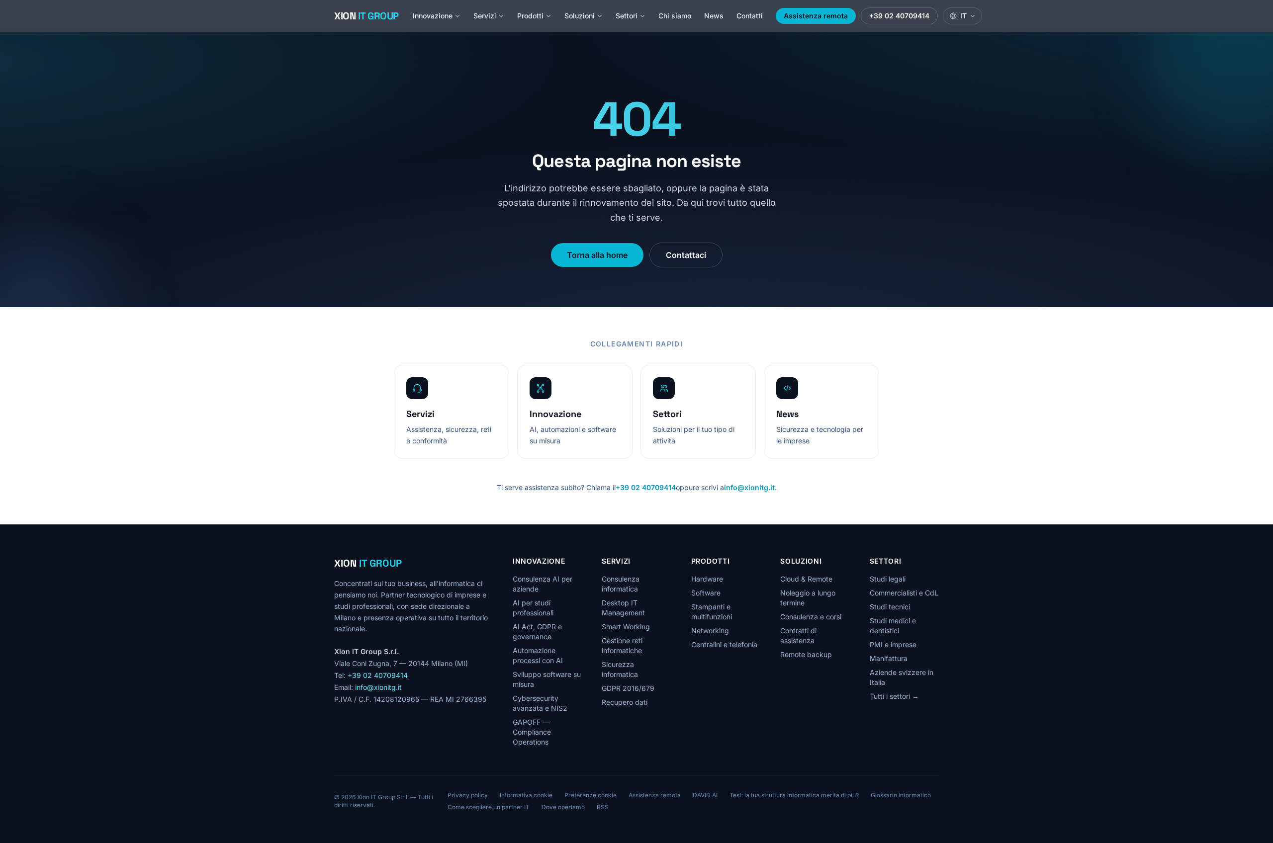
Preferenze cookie (590, 795)
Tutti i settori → (894, 696)
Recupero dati (624, 702)
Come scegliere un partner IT (489, 807)
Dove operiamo (563, 807)
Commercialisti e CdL (904, 593)
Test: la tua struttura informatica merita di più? (794, 795)
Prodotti (530, 15)
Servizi (484, 15)
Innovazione (433, 15)
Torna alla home (597, 255)
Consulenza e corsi (810, 616)
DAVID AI (705, 795)
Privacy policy (468, 795)
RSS (603, 807)
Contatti (749, 15)
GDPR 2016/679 (628, 688)
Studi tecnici (890, 606)
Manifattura (889, 658)
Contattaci (686, 255)
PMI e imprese (893, 644)
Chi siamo (674, 15)
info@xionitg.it (749, 487)
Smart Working (626, 626)
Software (706, 593)
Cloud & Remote (806, 579)
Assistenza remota (816, 15)
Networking (710, 630)
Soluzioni (579, 15)
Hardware (707, 579)
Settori (626, 15)
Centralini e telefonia (724, 644)
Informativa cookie (526, 795)
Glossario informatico (901, 795)
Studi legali (888, 579)
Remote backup (806, 654)
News (714, 15)
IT (963, 15)
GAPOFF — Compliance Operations (532, 732)
